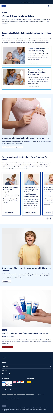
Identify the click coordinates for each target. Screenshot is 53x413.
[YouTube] (9, 373)
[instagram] (3, 373)
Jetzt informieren (6, 347)
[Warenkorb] (49, 6)
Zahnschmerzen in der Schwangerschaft (11, 147)
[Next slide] (50, 218)
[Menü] (51, 6)
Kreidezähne (5, 281)
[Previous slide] (47, 218)
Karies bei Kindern (9, 212)
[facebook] (6, 373)
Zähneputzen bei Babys (34, 86)
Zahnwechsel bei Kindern (30, 212)
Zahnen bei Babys (33, 63)
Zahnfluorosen (48, 212)
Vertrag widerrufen (40, 394)
